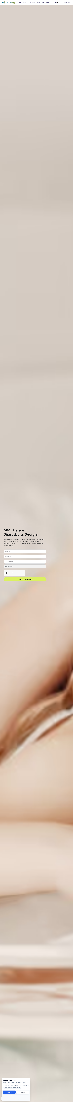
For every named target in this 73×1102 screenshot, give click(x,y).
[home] (8, 2)
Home (19, 2)
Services (32, 2)
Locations (54, 2)
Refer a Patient (45, 2)
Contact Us (67, 2)
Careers (38, 2)
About (25, 2)
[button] (26, 2)
